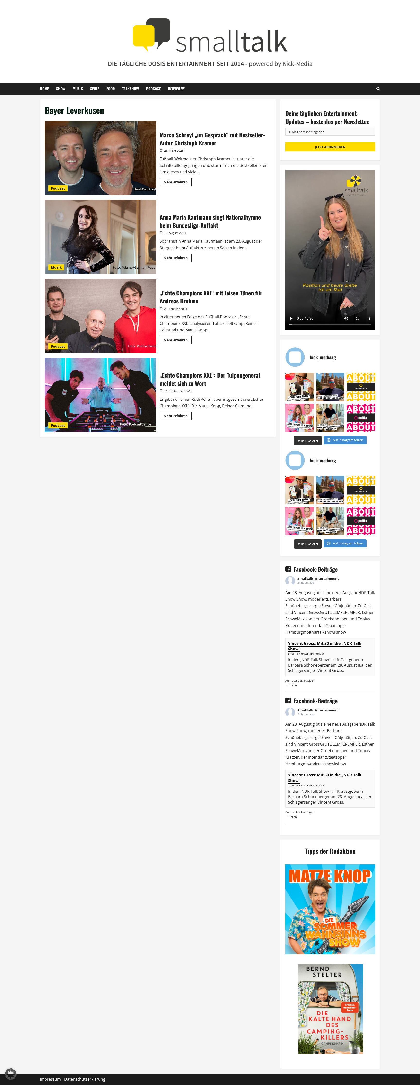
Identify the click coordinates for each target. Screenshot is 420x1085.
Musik (78, 88)
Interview (176, 88)
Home (44, 88)
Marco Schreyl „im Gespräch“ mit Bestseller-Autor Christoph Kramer (100, 158)
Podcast (153, 88)
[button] (10, 1074)
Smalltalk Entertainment (318, 578)
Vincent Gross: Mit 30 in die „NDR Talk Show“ (324, 646)
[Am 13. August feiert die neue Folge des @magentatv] (330, 387)
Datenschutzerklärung (84, 1079)
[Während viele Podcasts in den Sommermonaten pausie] (299, 418)
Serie (94, 88)
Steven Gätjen (334, 605)
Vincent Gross (307, 612)
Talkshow (130, 88)
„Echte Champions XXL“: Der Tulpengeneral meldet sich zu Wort (100, 395)
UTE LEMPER (335, 612)
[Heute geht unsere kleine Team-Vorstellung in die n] (361, 418)
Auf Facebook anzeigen (300, 680)
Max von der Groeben (317, 619)
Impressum (50, 1079)
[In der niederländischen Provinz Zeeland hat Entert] (330, 418)
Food (110, 88)
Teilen (293, 685)
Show (60, 88)
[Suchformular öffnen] (378, 88)
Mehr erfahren (178, 182)
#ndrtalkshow (321, 632)
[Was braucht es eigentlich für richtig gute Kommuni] (361, 387)
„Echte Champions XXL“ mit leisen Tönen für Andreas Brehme (100, 316)
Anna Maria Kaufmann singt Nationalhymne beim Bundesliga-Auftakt (100, 237)
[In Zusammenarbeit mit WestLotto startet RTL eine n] (299, 387)
